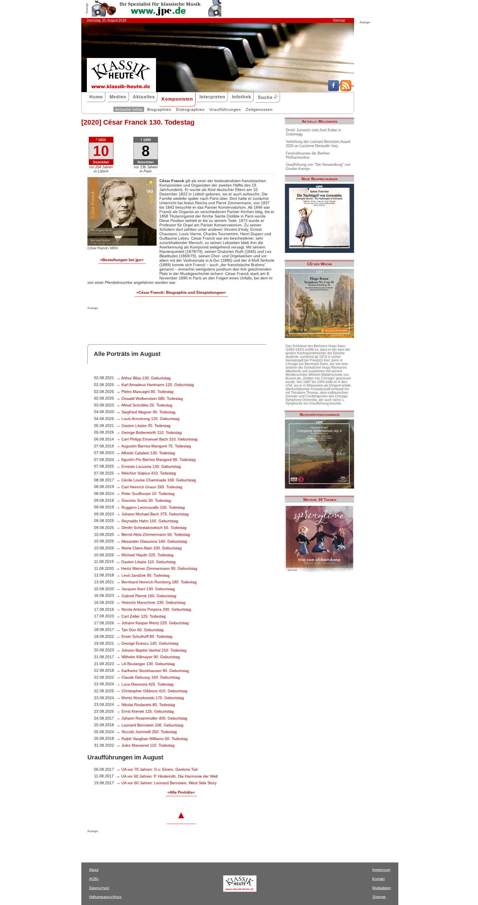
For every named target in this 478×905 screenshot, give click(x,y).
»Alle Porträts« (181, 792)
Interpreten (212, 97)
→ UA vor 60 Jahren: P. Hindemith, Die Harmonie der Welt (167, 776)
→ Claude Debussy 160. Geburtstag (148, 677)
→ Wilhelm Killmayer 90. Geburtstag (148, 657)
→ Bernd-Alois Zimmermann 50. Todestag (153, 534)
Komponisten (177, 99)
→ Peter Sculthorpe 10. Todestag (145, 493)
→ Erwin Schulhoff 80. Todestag (144, 636)
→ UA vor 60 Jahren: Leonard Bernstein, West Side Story (166, 783)
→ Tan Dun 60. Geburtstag (139, 630)
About (93, 870)
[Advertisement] (152, 320)
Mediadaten (381, 888)
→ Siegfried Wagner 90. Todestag (145, 412)
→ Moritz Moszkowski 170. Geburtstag (150, 698)
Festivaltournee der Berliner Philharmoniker (308, 155)
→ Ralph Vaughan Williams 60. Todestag (152, 738)
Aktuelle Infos (128, 109)
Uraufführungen (225, 109)
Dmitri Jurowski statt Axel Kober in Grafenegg (313, 132)
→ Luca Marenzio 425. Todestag (144, 684)
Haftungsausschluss (105, 897)
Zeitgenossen (259, 109)
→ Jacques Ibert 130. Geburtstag (145, 589)
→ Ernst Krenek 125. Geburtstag (145, 711)
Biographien (159, 109)
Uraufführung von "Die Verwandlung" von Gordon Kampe (318, 166)
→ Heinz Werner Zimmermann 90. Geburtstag (156, 568)
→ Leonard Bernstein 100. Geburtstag (149, 725)
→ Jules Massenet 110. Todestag (145, 745)
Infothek (241, 97)
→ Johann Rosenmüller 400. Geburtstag (151, 718)
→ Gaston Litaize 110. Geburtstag (146, 562)
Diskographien (190, 109)
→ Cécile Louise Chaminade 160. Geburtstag (156, 480)
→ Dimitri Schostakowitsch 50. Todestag (151, 527)
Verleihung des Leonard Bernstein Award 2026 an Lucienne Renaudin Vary (318, 144)
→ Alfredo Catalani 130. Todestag (145, 453)
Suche (266, 97)
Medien (118, 97)
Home (96, 97)
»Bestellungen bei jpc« (122, 260)
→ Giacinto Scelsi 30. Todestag (143, 500)
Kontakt (378, 879)
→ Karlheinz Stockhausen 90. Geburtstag (152, 670)
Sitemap (339, 20)
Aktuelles (144, 97)
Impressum (381, 870)
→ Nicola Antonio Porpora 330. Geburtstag (153, 609)
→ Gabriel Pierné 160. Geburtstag (146, 596)
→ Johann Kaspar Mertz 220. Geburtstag (152, 623)
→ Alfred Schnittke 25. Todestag (144, 405)
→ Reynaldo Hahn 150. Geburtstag (147, 521)
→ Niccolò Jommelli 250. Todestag (146, 732)
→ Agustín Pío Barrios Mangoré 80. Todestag (156, 459)
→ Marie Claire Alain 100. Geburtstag (149, 548)
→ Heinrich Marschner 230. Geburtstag (150, 602)
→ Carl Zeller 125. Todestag (141, 616)
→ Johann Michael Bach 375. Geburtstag (152, 514)
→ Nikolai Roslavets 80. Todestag (145, 704)
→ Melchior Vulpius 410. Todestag (146, 473)
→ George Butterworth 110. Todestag (149, 432)
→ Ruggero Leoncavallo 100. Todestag (150, 507)
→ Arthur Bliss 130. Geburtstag (143, 378)
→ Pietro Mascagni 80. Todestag (144, 391)
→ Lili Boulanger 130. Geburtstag (145, 664)
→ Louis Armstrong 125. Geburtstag (148, 418)
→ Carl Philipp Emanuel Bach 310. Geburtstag (157, 439)
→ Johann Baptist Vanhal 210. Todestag (151, 650)
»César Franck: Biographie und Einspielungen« (181, 292)
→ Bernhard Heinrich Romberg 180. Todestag (156, 582)
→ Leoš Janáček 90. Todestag (143, 575)
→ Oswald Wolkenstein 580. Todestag (149, 398)
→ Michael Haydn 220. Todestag (144, 555)
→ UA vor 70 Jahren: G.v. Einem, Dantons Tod (157, 769)
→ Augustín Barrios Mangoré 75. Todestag (153, 446)
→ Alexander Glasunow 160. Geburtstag (151, 541)
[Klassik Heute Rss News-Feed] (345, 90)
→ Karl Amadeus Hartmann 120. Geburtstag (155, 384)
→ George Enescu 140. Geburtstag (147, 643)
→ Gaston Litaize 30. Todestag (143, 425)
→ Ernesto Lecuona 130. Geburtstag (148, 466)
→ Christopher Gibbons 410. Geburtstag (151, 691)
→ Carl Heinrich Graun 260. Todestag (149, 487)
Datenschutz (99, 888)
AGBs (94, 879)
